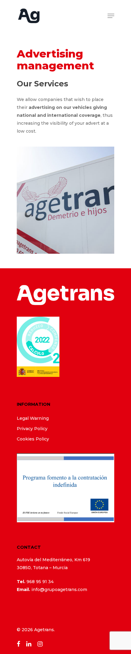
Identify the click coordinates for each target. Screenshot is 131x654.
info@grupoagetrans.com (59, 589)
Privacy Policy (32, 428)
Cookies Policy (33, 439)
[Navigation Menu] (111, 16)
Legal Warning (33, 418)
